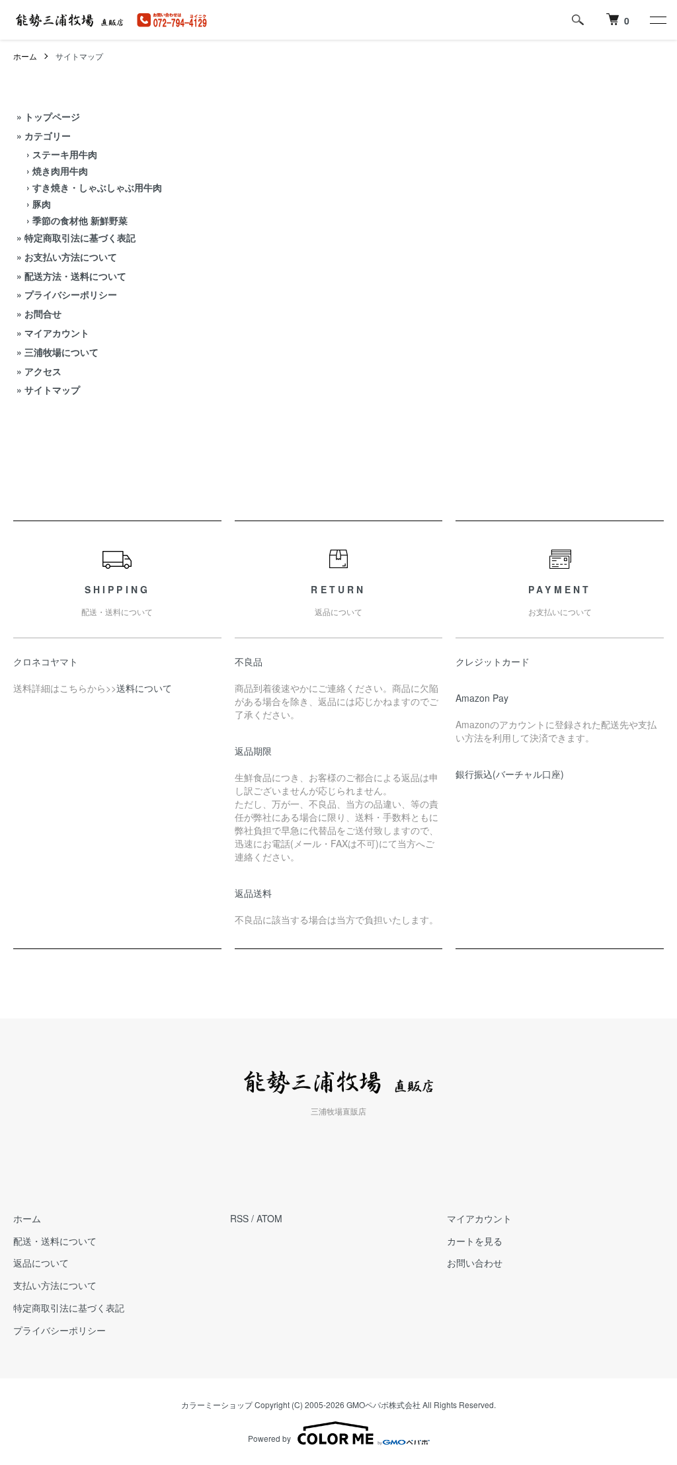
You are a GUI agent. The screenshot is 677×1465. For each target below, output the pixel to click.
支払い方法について (55, 1285)
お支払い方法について (70, 256)
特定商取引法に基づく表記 (80, 237)
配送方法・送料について (75, 275)
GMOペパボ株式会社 (383, 1404)
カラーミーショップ (217, 1404)
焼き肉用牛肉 (60, 170)
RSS (239, 1218)
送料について (144, 687)
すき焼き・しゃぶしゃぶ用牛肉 (97, 187)
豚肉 (41, 203)
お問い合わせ (474, 1262)
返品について (41, 1262)
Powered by (269, 1438)
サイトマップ (52, 389)
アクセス (42, 371)
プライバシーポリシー (70, 294)
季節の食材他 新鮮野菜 (80, 220)
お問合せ (42, 313)
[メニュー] (657, 20)
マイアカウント (56, 332)
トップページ (52, 116)
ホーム (25, 56)
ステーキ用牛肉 (64, 154)
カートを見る (474, 1240)
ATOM (269, 1218)
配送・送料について (55, 1240)
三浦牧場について (61, 351)
